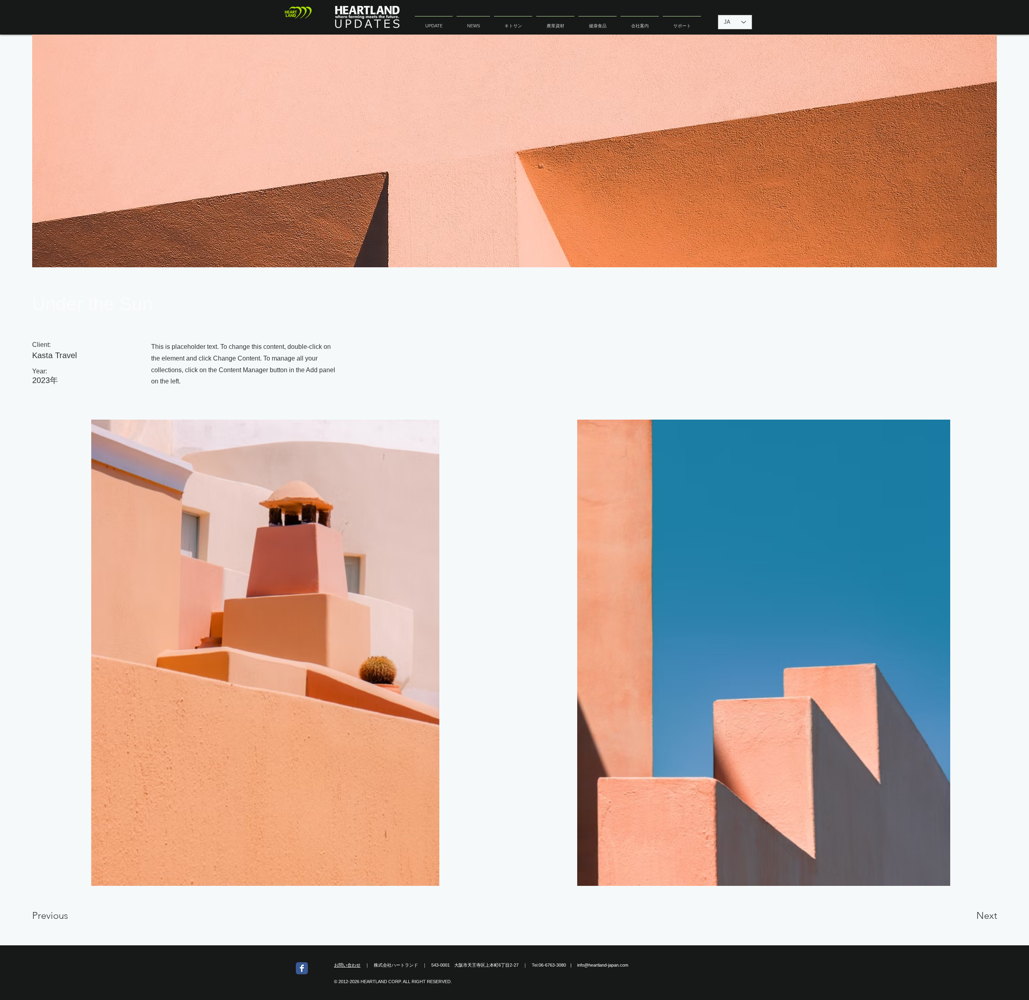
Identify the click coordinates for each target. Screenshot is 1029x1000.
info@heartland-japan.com (602, 965)
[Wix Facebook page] (302, 968)
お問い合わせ (347, 965)
